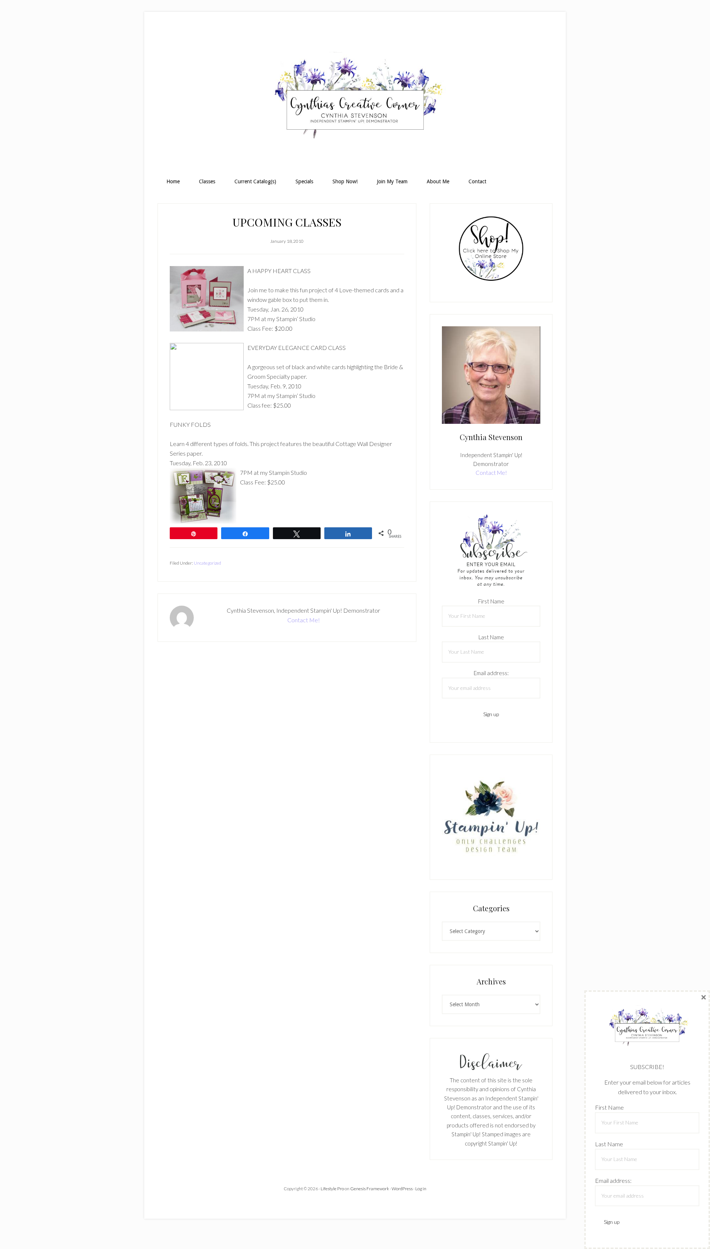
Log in (420, 1188)
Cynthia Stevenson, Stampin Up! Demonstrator (355, 98)
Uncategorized (207, 563)
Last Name (491, 637)
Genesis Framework (369, 1188)
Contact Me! (303, 619)
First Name (491, 601)
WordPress (402, 1188)
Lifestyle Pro (332, 1188)
